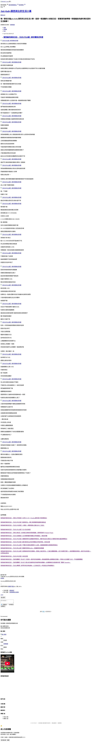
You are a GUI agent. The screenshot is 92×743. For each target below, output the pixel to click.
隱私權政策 (54, 723)
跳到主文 (3, 15)
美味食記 (11, 590)
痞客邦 (10, 586)
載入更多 (3, 597)
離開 (8, 740)
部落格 (5, 29)
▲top (2, 594)
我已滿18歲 (3, 740)
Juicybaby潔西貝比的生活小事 (16, 11)
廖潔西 (2, 578)
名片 (4, 31)
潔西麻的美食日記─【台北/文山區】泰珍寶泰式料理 (23, 37)
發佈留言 (3, 606)
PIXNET (35, 723)
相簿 (4, 27)
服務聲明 (60, 723)
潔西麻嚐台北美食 (14, 592)
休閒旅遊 (12, 24)
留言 (13, 586)
